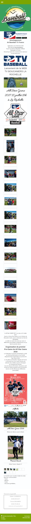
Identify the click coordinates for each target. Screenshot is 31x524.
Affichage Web (26, 517)
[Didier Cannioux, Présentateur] (14, 469)
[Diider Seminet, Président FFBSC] (8, 469)
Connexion (27, 516)
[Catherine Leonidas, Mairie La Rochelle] (5, 469)
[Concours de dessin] (17, 469)
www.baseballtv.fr (18, 47)
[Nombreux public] (5, 472)
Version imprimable (8, 516)
